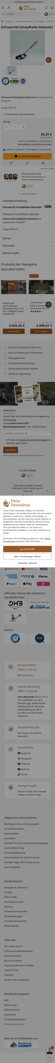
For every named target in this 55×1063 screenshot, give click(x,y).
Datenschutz (22, 563)
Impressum (32, 563)
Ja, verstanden (27, 549)
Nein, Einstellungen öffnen (27, 556)
